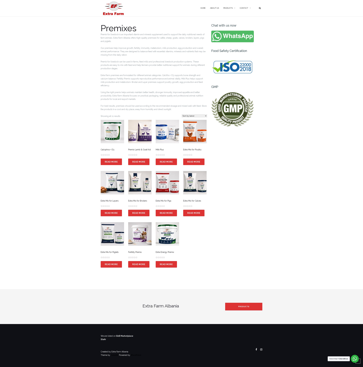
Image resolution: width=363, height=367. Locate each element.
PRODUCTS (228, 8)
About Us (214, 8)
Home (203, 8)
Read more (111, 162)
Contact (244, 8)
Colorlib (114, 355)
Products (243, 307)
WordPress (136, 355)
